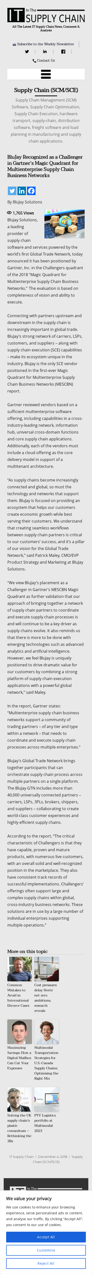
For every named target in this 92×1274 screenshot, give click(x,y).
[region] (46, 1232)
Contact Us (46, 60)
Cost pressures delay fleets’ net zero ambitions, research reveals (45, 998)
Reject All (46, 1263)
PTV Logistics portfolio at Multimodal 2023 (45, 1123)
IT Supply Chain (22, 1157)
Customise (46, 1250)
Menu (46, 74)
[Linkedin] (21, 191)
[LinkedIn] (45, 52)
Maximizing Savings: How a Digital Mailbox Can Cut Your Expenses (19, 1058)
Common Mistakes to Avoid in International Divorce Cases (18, 995)
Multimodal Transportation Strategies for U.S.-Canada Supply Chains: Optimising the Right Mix (46, 1063)
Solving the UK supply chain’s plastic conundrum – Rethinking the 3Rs (19, 1128)
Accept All (46, 1237)
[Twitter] (27, 52)
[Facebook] (63, 52)
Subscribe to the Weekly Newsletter (45, 44)
